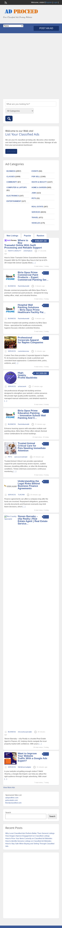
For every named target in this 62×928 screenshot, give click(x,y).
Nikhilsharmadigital (24, 767)
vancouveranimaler (21, 457)
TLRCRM (21, 495)
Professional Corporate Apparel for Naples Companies (30, 340)
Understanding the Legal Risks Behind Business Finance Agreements (29, 485)
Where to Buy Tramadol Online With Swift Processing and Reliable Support (23, 244)
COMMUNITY (11, 182)
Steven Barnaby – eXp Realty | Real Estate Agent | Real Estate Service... (32, 520)
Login (55, 2)
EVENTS (35, 171)
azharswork (22, 386)
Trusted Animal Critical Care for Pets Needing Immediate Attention (32, 447)
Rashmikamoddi (23, 286)
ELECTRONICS (12, 196)
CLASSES (10, 177)
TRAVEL (35, 218)
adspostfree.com (11, 798)
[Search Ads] (9, 118)
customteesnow (23, 351)
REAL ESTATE (37, 207)
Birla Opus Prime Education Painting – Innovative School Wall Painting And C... (32, 414)
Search (8, 813)
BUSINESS (10, 171)
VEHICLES (36, 223)
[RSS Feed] (5, 2)
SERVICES (36, 212)
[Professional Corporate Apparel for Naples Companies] (10, 348)
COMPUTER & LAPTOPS (16, 187)
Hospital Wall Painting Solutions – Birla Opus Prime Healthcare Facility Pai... (32, 309)
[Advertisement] (31, 66)
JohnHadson (27, 251)
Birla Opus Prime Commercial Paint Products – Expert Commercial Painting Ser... (33, 276)
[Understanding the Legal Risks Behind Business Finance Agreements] (10, 491)
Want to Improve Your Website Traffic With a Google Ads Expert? (32, 757)
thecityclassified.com (13, 803)
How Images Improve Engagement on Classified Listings (27, 836)
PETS (34, 198)
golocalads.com (11, 800)
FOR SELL (36, 177)
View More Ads (9, 788)
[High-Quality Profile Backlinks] (10, 383)
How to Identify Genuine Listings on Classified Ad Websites (28, 841)
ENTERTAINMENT (13, 201)
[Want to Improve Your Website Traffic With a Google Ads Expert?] (10, 764)
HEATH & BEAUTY (39, 182)
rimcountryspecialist (25, 732)
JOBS (34, 193)
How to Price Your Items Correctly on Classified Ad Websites (28, 838)
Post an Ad (46, 28)
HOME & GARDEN (39, 187)
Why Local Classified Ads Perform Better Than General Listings (30, 833)
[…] (34, 263)
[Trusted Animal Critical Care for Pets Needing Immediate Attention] (10, 454)
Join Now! (11, 151)
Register (48, 2)
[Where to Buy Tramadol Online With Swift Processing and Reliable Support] (10, 241)
